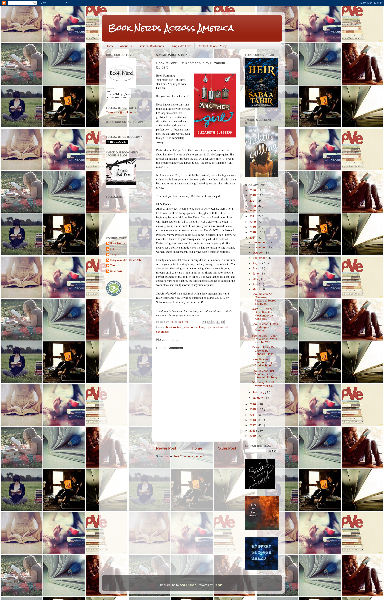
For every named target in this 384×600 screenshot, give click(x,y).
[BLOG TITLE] (121, 87)
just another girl (218, 327)
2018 (253, 232)
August (257, 263)
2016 (253, 404)
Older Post (227, 448)
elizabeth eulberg (195, 327)
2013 (253, 420)
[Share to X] (213, 322)
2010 (253, 435)
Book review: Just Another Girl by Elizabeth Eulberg (264, 374)
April (256, 284)
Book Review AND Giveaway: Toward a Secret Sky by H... (264, 299)
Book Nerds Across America (171, 27)
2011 (252, 430)
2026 (253, 190)
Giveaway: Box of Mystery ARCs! (263, 384)
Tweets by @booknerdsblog (123, 112)
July (255, 268)
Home (110, 46)
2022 (253, 211)
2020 (253, 221)
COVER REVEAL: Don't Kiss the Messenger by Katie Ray (263, 313)
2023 (253, 206)
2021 (253, 216)
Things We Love (180, 46)
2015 (253, 409)
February (259, 392)
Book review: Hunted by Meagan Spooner (265, 327)
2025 (253, 195)
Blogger (218, 584)
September (260, 257)
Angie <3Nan (188, 584)
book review (174, 327)
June (256, 273)
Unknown (116, 271)
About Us (126, 46)
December (260, 242)
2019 (253, 227)
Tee (112, 265)
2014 (253, 414)
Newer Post (166, 448)
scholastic (162, 331)
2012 (253, 425)
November (260, 247)
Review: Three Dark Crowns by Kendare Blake (264, 350)
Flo (112, 248)
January (258, 397)
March (257, 289)
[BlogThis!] (209, 322)
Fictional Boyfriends (151, 46)
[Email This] (204, 322)
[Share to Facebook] (218, 322)
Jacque (114, 254)
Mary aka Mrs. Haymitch (125, 260)
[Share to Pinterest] (223, 322)
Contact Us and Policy (212, 46)
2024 (253, 200)
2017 (253, 237)
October (258, 252)
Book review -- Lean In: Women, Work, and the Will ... (265, 339)
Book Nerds (117, 243)
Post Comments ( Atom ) (188, 456)
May (256, 279)
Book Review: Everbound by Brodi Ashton (262, 362)
